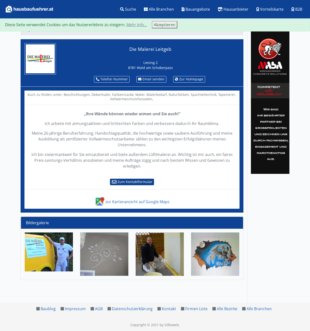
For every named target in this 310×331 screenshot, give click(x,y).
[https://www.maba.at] (270, 102)
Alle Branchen (161, 9)
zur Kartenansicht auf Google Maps (137, 201)
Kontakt (169, 308)
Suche (130, 9)
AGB (99, 308)
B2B (298, 9)
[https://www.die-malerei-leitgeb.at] (40, 58)
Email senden (152, 79)
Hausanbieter (235, 9)
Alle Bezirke (227, 308)
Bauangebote (197, 9)
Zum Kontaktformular (134, 181)
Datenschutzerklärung (132, 308)
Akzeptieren (164, 24)
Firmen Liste (196, 308)
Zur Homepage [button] (190, 79)
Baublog (48, 308)
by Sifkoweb (169, 325)
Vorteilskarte (271, 9)
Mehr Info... (136, 24)
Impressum (75, 308)
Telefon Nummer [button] (113, 79)
